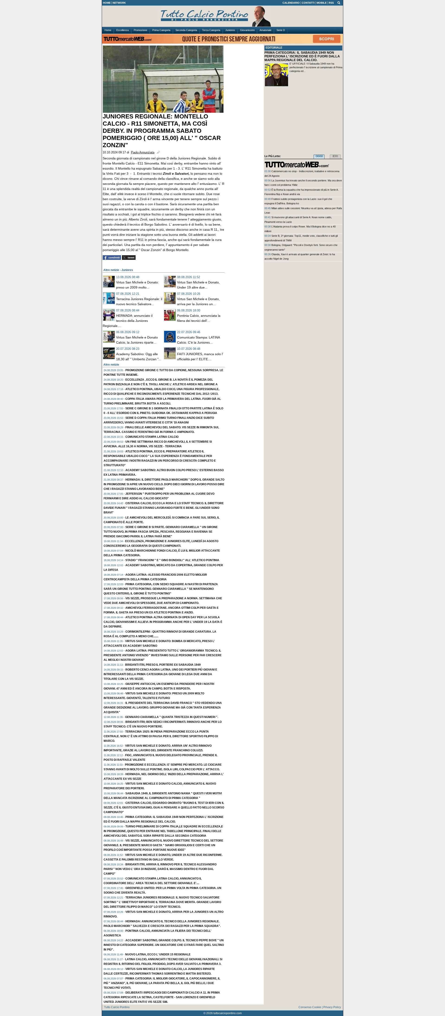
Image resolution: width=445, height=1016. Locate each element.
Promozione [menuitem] (140, 30)
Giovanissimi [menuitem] (247, 30)
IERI (335, 156)
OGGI (319, 156)
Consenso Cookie (310, 1007)
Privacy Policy (332, 1007)
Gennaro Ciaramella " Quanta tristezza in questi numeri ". (171, 717)
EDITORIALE (274, 47)
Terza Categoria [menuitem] (211, 30)
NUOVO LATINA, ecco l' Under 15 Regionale (158, 954)
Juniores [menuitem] (230, 30)
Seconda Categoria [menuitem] (186, 30)
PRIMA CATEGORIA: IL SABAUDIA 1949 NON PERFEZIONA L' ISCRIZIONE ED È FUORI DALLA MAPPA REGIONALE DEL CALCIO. (302, 56)
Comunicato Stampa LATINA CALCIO (151, 436)
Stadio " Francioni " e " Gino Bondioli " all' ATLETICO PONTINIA (172, 560)
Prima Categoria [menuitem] (161, 30)
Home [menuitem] (108, 30)
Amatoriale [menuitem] (265, 30)
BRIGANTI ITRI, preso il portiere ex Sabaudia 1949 (163, 664)
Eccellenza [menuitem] (122, 30)
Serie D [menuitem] (281, 30)
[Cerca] (338, 2)
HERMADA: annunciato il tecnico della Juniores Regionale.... (128, 321)
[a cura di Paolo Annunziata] (222, 16)
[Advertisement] (303, 121)
